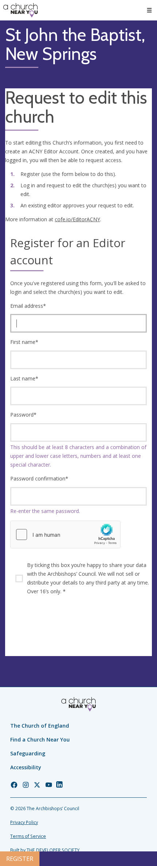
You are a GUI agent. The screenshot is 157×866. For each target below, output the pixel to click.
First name (24, 341)
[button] (149, 10)
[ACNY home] (20, 10)
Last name (24, 378)
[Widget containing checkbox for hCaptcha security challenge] (65, 534)
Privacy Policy (24, 822)
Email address (28, 305)
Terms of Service (28, 836)
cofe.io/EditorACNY (77, 219)
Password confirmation (39, 478)
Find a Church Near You (40, 739)
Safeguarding (27, 753)
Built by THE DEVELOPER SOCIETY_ (45, 850)
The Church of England (39, 725)
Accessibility (25, 767)
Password (23, 414)
